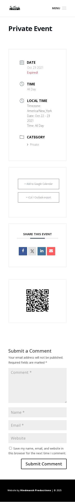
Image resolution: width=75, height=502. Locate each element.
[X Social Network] (32, 251)
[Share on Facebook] (23, 251)
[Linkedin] (42, 251)
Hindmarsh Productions (35, 490)
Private (34, 145)
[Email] (51, 251)
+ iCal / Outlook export (38, 197)
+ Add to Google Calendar (38, 184)
